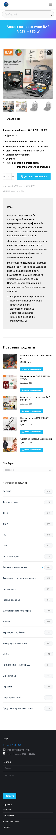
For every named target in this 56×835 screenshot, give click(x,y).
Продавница (8, 815)
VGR (5, 546)
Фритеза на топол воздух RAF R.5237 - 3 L (35, 398)
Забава (6, 621)
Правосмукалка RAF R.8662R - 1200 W (35, 419)
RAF (14, 186)
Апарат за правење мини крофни (36, 439)
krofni (24, 191)
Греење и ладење (11, 600)
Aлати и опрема (10, 502)
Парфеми (7, 687)
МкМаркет (7, 810)
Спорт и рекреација (12, 697)
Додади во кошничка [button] (31, 369)
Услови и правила (11, 821)
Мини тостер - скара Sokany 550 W (36, 357)
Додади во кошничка (34, 176)
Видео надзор (9, 589)
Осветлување (9, 676)
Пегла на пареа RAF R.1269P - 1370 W (35, 377)
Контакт (6, 827)
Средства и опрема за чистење (18, 708)
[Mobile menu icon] (50, 4)
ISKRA (5, 524)
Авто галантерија (11, 556)
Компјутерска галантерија (15, 643)
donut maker (15, 191)
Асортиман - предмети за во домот (19, 578)
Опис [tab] (9, 207)
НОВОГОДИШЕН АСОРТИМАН (17, 665)
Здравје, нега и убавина (14, 632)
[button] (49, 52)
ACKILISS (7, 491)
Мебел (6, 654)
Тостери (20, 186)
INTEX (5, 513)
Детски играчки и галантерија (17, 611)
